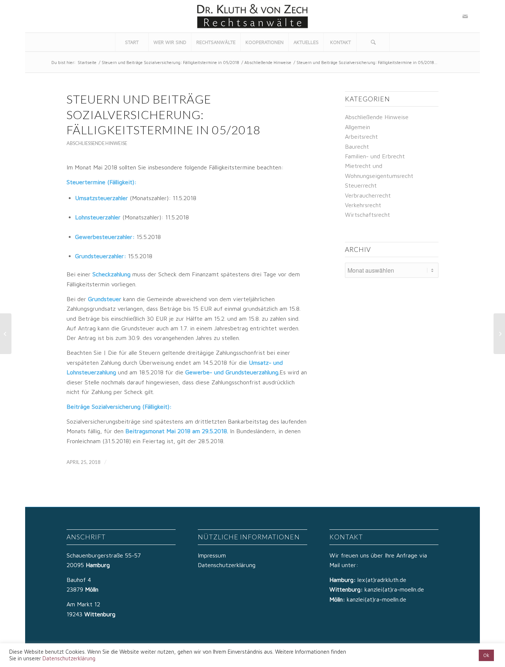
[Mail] (465, 16)
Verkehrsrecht (363, 205)
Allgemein (357, 127)
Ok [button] (486, 655)
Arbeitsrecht (361, 136)
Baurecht (357, 146)
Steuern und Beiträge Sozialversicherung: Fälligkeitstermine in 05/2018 (170, 62)
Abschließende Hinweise (267, 62)
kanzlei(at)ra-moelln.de (394, 589)
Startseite (87, 62)
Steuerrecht (361, 185)
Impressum (212, 555)
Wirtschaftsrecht (367, 214)
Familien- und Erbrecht (375, 156)
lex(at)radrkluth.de (382, 579)
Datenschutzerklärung (226, 565)
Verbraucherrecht (368, 195)
